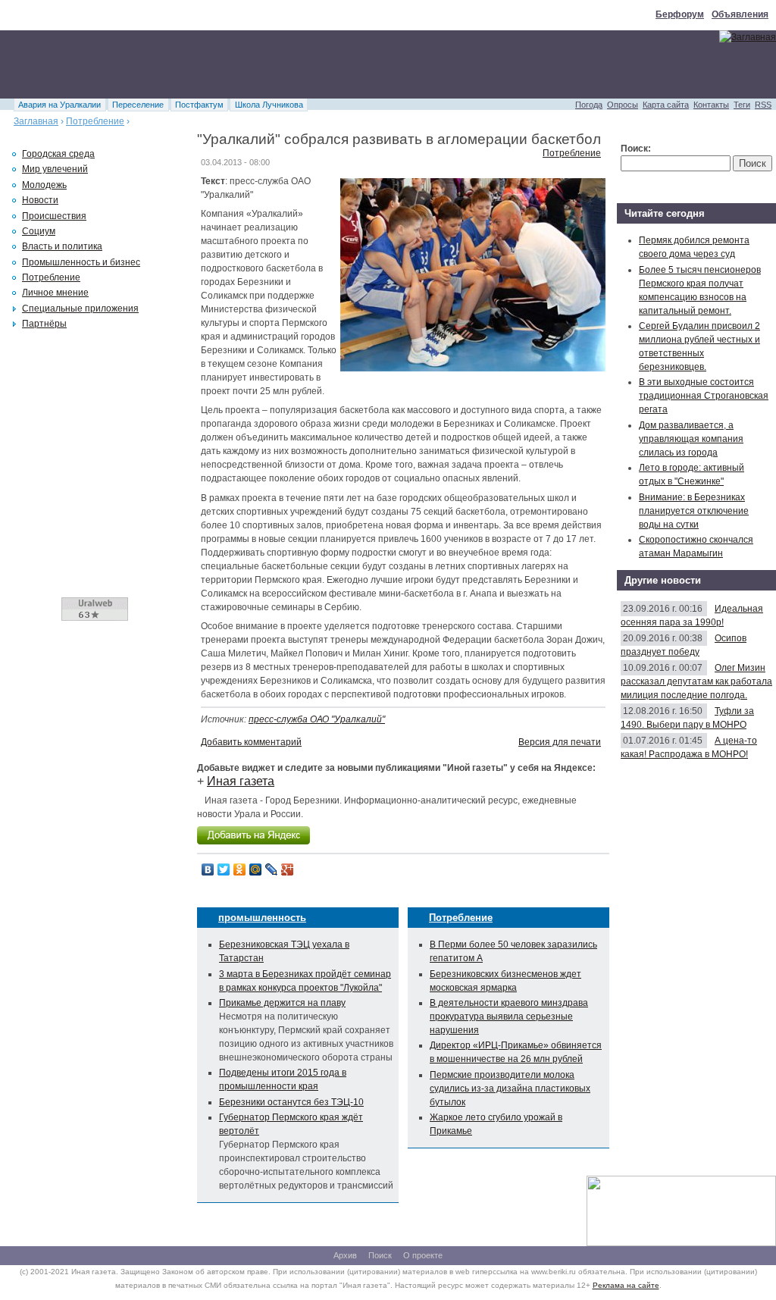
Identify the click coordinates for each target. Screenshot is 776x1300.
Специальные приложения (80, 308)
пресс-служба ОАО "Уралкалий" (317, 719)
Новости (40, 200)
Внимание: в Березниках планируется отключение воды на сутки (694, 511)
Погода (588, 104)
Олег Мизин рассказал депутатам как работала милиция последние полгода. (696, 681)
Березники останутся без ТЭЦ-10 (291, 1102)
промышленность (262, 917)
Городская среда (58, 154)
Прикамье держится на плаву (282, 1003)
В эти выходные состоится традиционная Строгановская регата (703, 396)
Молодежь (44, 185)
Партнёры (44, 323)
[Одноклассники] (240, 869)
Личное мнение (55, 292)
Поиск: (636, 148)
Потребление (95, 121)
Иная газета (240, 781)
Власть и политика (62, 246)
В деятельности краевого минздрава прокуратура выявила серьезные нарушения (509, 1016)
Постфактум (199, 104)
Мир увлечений (55, 169)
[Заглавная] (747, 37)
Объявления (740, 14)
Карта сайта (666, 104)
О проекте (423, 1255)
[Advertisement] (276, 64)
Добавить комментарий (251, 742)
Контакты (711, 104)
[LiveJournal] (272, 869)
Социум (38, 231)
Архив (345, 1255)
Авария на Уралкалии (59, 104)
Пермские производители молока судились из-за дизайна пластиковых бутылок (510, 1088)
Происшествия (54, 216)
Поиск (380, 1255)
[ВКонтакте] (208, 869)
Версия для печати (559, 742)
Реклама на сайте (626, 1285)
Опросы (622, 104)
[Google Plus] (288, 869)
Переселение (138, 104)
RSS (763, 104)
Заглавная (36, 121)
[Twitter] (224, 869)
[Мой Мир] (256, 869)
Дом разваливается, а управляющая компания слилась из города (691, 439)
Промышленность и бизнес (81, 262)
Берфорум (680, 14)
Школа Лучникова (269, 104)
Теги (742, 104)
